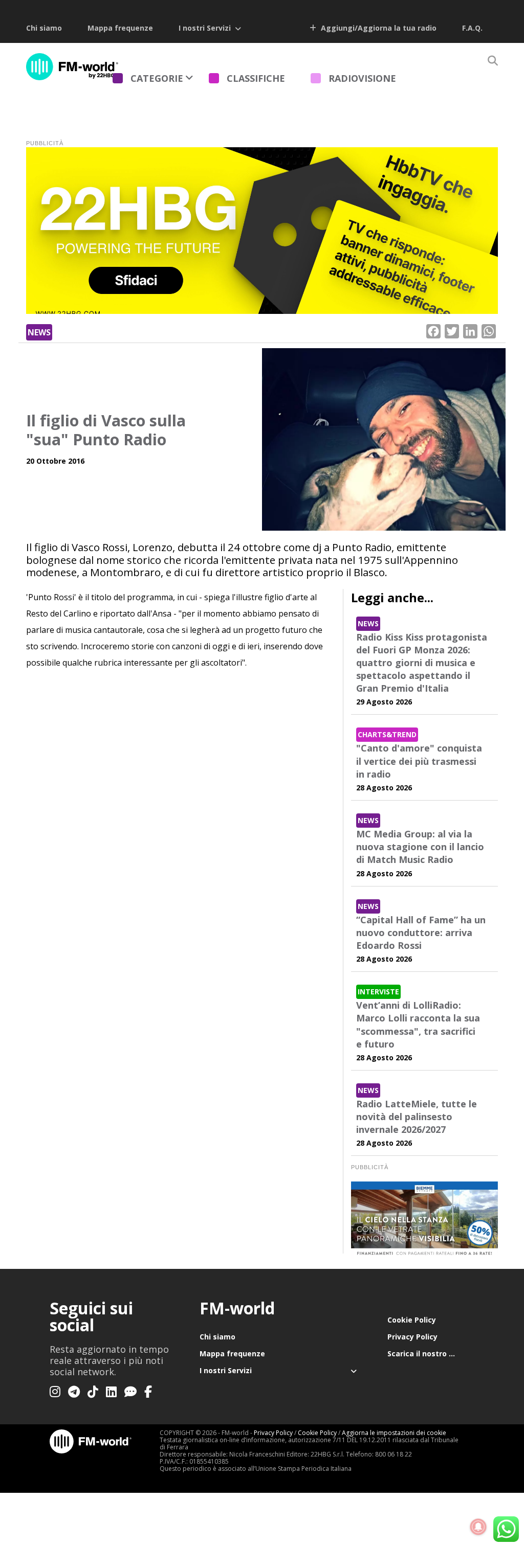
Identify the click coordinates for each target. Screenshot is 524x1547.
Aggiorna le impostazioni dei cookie (394, 1432)
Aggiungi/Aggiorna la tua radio (377, 28)
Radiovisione (362, 78)
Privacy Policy (412, 1336)
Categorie (156, 78)
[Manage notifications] (478, 1527)
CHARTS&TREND (387, 734)
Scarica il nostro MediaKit (430, 1353)
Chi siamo (44, 28)
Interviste (378, 991)
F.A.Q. (472, 28)
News (39, 332)
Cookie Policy (411, 1320)
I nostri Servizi (205, 28)
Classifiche (256, 78)
